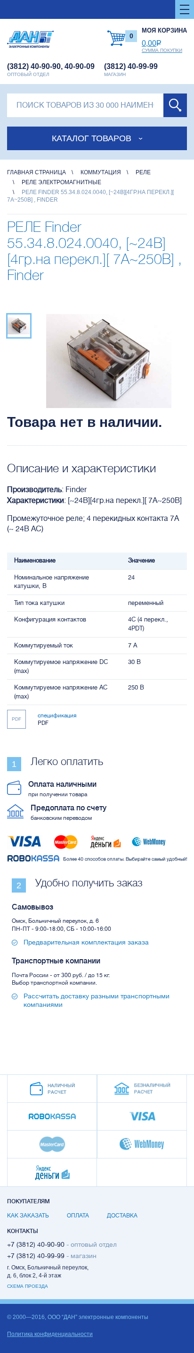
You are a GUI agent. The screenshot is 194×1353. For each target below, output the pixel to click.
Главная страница (36, 172)
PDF (16, 719)
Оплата (78, 1215)
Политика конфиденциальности (50, 1334)
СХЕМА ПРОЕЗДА (27, 1286)
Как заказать (28, 1215)
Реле (143, 172)
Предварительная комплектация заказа (86, 942)
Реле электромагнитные (61, 182)
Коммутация (101, 172)
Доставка (122, 1215)
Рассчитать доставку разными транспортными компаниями (97, 1000)
